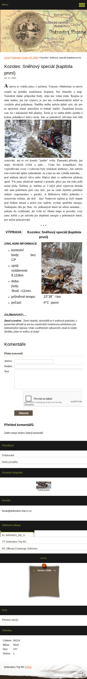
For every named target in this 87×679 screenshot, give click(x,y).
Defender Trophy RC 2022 (25, 57)
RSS (29, 667)
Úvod (7, 57)
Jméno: (8, 361)
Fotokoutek (43, 490)
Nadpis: (8, 366)
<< (34, 570)
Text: (6, 371)
